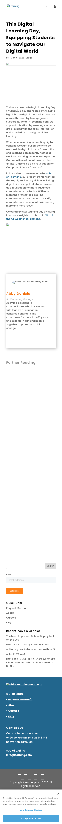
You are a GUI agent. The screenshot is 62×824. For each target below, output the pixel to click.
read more (16, 415)
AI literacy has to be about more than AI (30, 649)
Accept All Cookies (31, 818)
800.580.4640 (15, 750)
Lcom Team (18, 446)
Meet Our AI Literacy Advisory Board (28, 644)
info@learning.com (19, 755)
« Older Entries (14, 539)
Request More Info (17, 608)
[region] (31, 807)
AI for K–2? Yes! (19, 495)
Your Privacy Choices (31, 810)
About (10, 613)
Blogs (29, 57)
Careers (11, 617)
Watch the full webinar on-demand (30, 217)
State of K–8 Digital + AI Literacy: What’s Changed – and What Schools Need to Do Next (30, 662)
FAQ (8, 622)
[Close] (58, 793)
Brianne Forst (18, 387)
